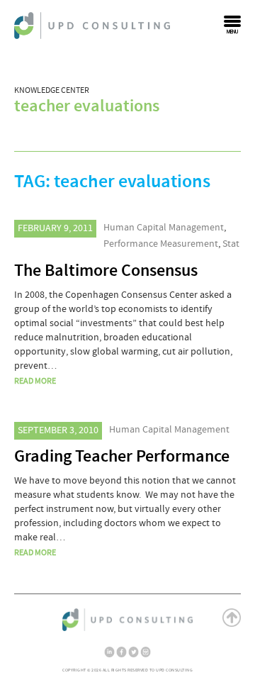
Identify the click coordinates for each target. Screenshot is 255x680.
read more (35, 381)
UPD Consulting (92, 25)
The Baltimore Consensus (106, 271)
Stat (230, 244)
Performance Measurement (160, 244)
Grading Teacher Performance (122, 456)
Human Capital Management (163, 227)
